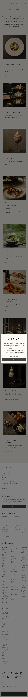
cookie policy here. (19, 352)
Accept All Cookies (14, 359)
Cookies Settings (14, 356)
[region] (14, 348)
